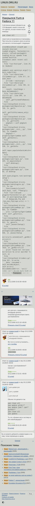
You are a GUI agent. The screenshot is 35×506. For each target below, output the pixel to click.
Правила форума (14, 493)
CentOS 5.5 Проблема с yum (18, 459)
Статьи (3, 10)
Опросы (16, 10)
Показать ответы (14, 355)
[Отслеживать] (29, 31)
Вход (31, 7)
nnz (9, 423)
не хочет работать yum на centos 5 (20, 475)
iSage (10, 320)
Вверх (30, 493)
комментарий (13, 331)
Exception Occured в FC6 (17, 483)
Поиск (28, 10)
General (11, 14)
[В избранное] (29, 26)
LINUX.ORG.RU (9, 2)
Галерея (11, 7)
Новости (4, 7)
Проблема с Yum (14, 472)
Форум (9, 10)
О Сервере (5, 493)
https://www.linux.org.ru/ (8, 499)
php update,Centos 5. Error (17, 462)
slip (9, 279)
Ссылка (5, 285)
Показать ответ (13, 325)
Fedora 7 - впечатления (17, 480)
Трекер (22, 10)
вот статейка (12, 344)
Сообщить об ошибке (8, 497)
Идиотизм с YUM (14, 465)
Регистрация (23, 7)
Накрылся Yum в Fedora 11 (13, 19)
